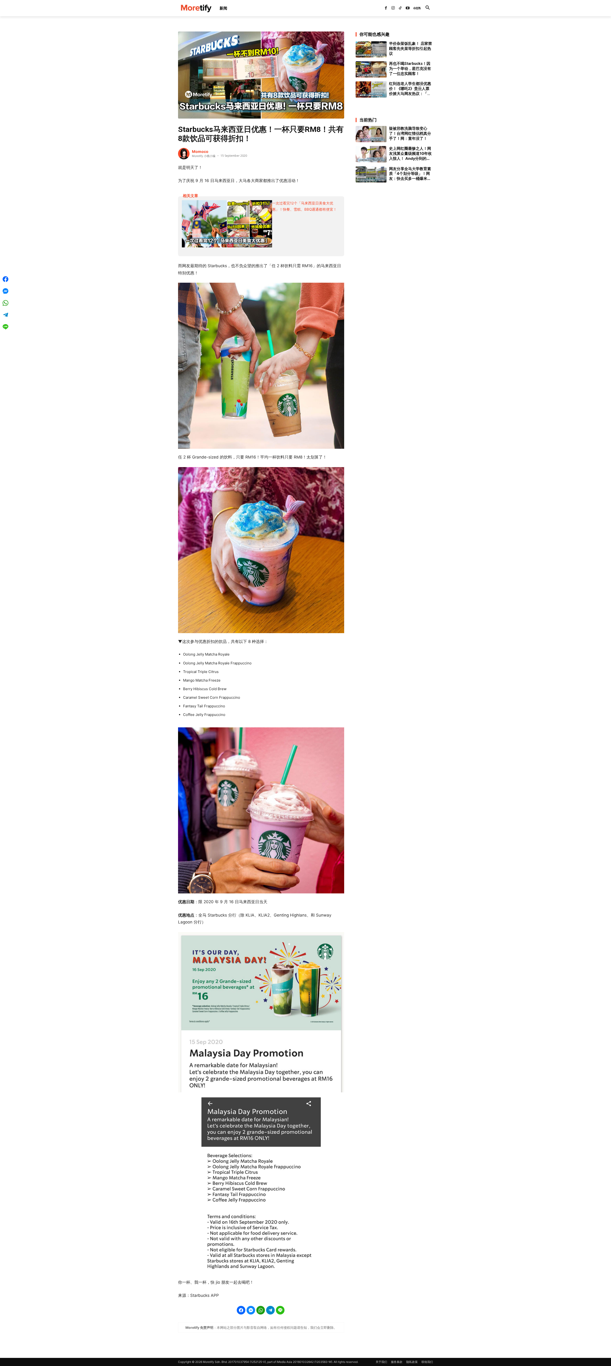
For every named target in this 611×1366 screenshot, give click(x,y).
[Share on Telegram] (270, 1310)
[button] (427, 8)
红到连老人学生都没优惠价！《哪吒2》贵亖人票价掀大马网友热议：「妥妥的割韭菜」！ (410, 88)
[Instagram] (393, 8)
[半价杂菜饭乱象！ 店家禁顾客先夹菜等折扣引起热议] (371, 49)
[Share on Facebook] (241, 1310)
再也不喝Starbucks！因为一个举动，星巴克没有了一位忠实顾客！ (410, 68)
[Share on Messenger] (251, 1310)
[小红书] (414, 8)
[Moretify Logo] (195, 8)
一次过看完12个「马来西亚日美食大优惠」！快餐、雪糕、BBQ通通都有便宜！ (304, 206)
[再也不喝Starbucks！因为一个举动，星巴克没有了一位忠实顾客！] (371, 69)
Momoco (200, 151)
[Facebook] (385, 8)
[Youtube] (407, 8)
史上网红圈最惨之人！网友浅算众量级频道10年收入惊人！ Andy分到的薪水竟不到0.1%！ (410, 153)
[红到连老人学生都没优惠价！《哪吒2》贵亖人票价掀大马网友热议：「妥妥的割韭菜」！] (371, 89)
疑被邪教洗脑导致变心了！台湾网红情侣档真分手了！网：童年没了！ (410, 133)
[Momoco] (184, 153)
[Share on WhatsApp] (260, 1310)
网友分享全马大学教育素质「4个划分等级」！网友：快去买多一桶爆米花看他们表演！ (410, 173)
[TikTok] (400, 8)
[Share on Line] (280, 1310)
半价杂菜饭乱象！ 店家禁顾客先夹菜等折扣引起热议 (410, 48)
